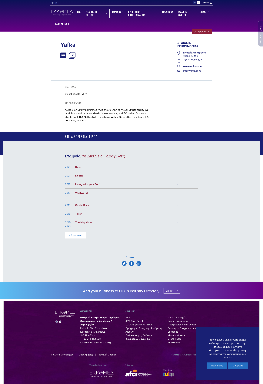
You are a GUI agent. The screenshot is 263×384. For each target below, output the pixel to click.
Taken (78, 214)
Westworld (81, 193)
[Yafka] (124, 263)
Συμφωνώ (238, 366)
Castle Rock (82, 205)
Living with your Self (87, 184)
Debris (79, 175)
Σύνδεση (206, 3)
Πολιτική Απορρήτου (62, 354)
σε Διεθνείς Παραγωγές (103, 156)
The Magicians (83, 222)
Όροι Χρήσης (86, 354)
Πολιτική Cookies (107, 354)
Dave (78, 167)
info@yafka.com (192, 70)
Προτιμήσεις (217, 366)
